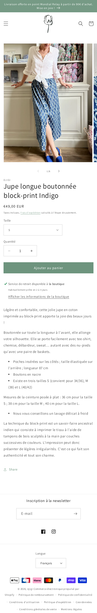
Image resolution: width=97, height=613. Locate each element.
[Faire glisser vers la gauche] (38, 171)
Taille (7, 220)
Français (46, 563)
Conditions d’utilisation (24, 602)
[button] (6, 23)
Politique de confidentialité (75, 594)
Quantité (9, 242)
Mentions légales (71, 609)
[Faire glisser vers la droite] (59, 171)
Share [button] (13, 469)
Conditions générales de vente (38, 609)
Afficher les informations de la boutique (38, 296)
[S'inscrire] (75, 513)
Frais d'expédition (30, 212)
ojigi (30, 589)
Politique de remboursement (36, 594)
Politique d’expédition (57, 602)
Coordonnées (84, 602)
